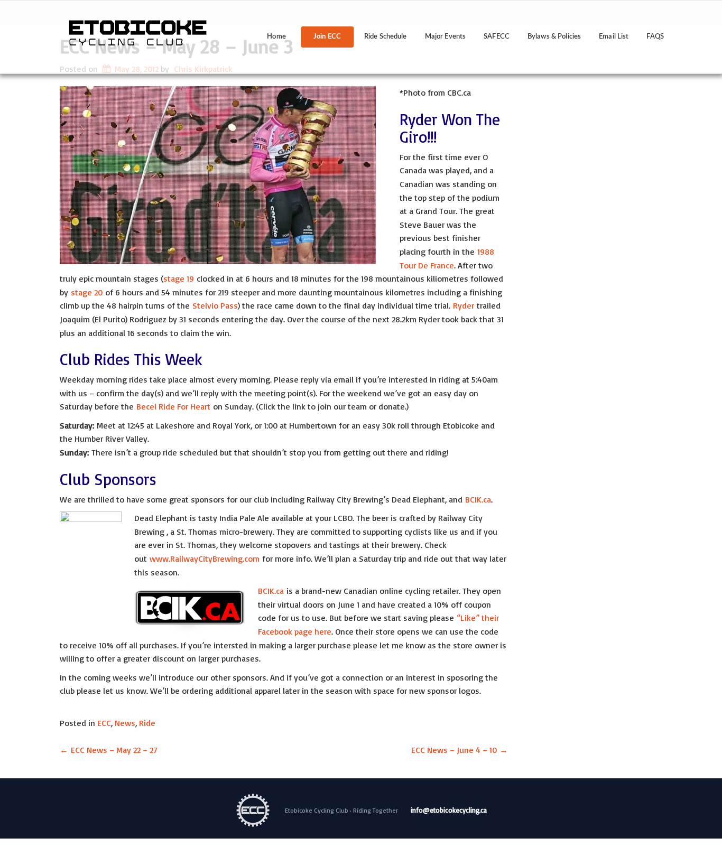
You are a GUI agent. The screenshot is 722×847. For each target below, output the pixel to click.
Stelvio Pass (215, 305)
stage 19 (178, 278)
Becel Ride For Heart (173, 406)
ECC (104, 723)
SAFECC (497, 36)
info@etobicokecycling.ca (449, 810)
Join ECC (327, 36)
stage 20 (87, 292)
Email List (613, 36)
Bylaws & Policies (554, 36)
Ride (147, 723)
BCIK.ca (478, 499)
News (125, 723)
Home (276, 36)
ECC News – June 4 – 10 (459, 749)
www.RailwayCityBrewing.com (205, 558)
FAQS (655, 36)
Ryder (463, 305)
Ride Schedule (385, 36)
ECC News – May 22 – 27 (109, 749)
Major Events (445, 36)
